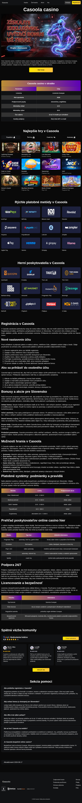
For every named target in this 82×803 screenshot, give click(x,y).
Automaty (70, 137)
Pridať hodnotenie (71, 638)
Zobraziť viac (41, 670)
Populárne (9, 137)
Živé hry (29, 137)
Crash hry (50, 137)
